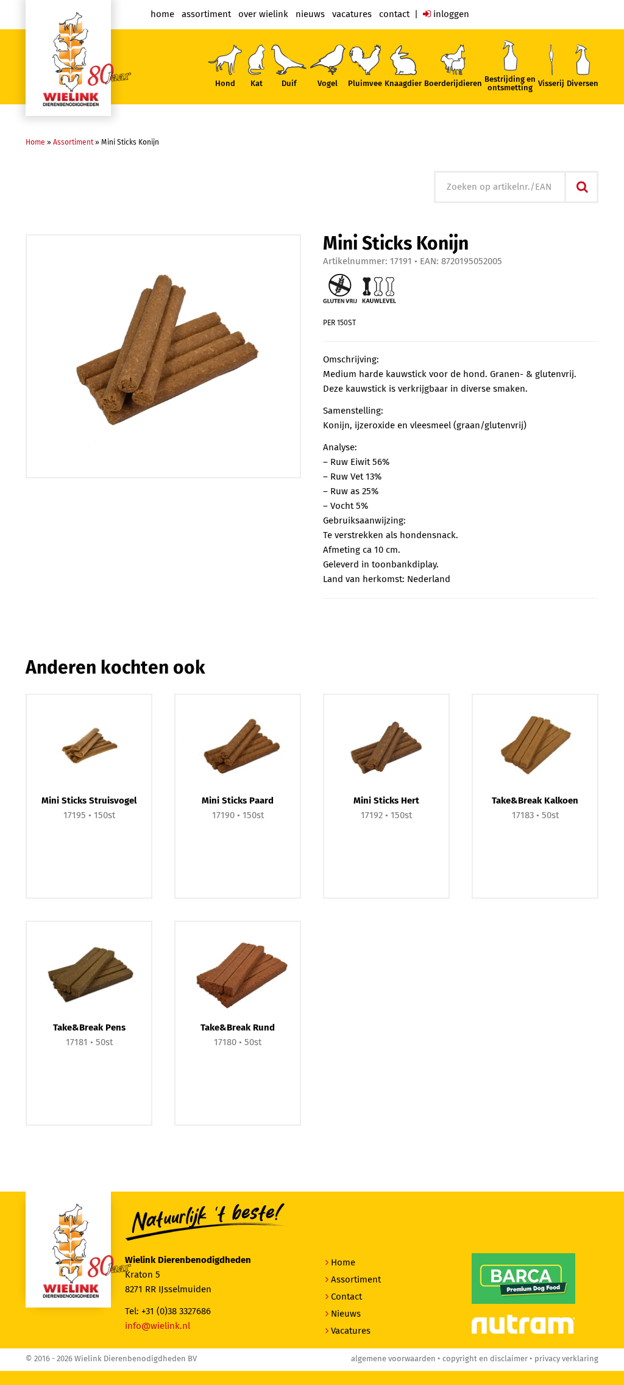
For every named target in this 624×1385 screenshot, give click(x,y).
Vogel (327, 84)
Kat (256, 84)
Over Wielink (263, 14)
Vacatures (352, 14)
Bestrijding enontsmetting (510, 84)
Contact (394, 14)
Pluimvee (365, 84)
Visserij (551, 84)
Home (162, 14)
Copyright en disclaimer (485, 1359)
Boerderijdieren (453, 84)
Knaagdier (403, 84)
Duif (289, 84)
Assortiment (206, 14)
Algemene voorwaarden (393, 1359)
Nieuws (310, 14)
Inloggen (450, 14)
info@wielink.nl (157, 1326)
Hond (225, 84)
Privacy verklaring (566, 1359)
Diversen (582, 84)
